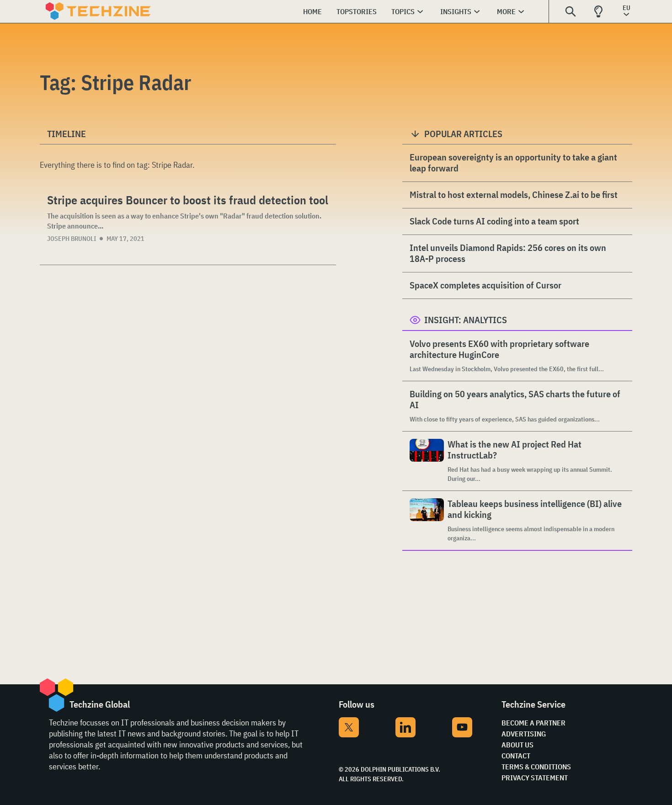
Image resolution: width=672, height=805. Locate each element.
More (506, 11)
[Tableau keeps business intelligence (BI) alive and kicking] (427, 520)
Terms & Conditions (536, 766)
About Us (517, 744)
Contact (515, 755)
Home (312, 11)
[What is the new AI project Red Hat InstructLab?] (427, 461)
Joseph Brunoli (71, 239)
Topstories (356, 11)
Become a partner (533, 722)
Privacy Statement (534, 777)
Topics (403, 11)
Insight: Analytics (465, 320)
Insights (455, 11)
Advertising (523, 733)
